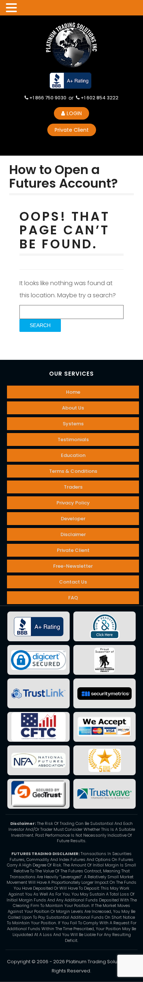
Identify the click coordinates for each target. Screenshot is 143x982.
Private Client (72, 130)
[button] (12, 8)
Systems (73, 423)
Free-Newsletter (73, 566)
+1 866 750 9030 (47, 98)
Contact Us (73, 581)
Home (73, 392)
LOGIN (74, 113)
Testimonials (73, 439)
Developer (73, 518)
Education (73, 455)
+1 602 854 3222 (99, 98)
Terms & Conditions (73, 471)
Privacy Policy (73, 502)
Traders (73, 486)
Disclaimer (73, 534)
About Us (73, 407)
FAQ (73, 597)
